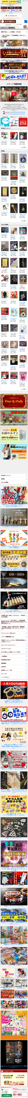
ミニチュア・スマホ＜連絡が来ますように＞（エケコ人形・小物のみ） (5, 362)
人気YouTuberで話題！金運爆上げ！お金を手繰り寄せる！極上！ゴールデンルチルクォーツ (14, 701)
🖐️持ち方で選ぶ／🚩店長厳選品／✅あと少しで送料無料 (13, 36)
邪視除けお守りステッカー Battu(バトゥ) (5, 333)
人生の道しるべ (21, 988)
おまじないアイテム (21, 1009)
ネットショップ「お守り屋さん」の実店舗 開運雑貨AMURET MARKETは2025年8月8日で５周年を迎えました (13, 622)
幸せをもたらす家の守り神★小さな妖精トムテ (14, 769)
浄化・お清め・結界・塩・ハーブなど (14, 589)
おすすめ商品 (4, 482)
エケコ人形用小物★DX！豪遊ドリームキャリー (23, 364)
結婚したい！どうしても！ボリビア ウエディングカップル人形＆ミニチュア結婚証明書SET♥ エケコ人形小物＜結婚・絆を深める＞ (14, 269)
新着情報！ (4, 663)
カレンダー (4, 673)
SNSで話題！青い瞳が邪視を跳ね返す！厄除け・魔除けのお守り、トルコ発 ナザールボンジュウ (14, 722)
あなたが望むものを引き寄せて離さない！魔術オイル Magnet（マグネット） (23, 252)
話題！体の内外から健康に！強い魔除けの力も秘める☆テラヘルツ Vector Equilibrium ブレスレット (5, 177)
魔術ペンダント (7, 988)
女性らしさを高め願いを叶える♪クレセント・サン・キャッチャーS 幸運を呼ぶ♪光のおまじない (23, 269)
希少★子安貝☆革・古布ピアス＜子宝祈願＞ (5, 234)
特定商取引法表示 (6, 659)
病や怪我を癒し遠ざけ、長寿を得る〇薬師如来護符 (5, 198)
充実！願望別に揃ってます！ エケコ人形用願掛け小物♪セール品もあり (14, 814)
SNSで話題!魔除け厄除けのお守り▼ (14, 71)
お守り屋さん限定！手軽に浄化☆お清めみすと (14, 318)
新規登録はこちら (13, 27)
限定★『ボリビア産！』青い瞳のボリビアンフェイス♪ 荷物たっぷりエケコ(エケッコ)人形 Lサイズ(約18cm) (5, 380)
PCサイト (25, 0)
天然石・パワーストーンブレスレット (14, 906)
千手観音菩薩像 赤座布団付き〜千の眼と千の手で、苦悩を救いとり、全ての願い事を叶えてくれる (14, 181)
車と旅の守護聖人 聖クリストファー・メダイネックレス (23, 302)
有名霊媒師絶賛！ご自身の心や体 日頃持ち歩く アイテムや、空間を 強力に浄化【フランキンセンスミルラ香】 (14, 869)
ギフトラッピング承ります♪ (8, 633)
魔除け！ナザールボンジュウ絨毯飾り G (14, 164)
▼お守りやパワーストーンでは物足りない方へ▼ (14, 60)
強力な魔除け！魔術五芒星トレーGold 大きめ (14, 195)
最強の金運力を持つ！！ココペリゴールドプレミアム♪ (5, 316)
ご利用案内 (4, 656)
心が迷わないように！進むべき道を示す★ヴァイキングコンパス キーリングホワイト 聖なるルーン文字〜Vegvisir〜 (14, 366)
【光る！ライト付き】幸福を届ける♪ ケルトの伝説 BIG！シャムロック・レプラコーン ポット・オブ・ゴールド (23, 319)
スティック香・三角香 (14, 965)
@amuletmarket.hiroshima (18, 112)
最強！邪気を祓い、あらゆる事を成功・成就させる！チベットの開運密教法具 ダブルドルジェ (14, 285)
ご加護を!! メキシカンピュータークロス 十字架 (23, 285)
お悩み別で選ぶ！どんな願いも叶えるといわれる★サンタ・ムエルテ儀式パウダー (14, 252)
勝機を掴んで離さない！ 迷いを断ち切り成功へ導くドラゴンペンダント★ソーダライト (23, 214)
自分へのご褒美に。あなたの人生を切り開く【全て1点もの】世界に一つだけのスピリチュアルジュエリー (14, 791)
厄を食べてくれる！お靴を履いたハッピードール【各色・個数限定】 (14, 546)
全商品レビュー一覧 (6, 670)
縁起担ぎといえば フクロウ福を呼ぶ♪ (14, 944)
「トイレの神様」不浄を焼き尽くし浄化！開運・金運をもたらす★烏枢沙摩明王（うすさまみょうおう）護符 (5, 269)
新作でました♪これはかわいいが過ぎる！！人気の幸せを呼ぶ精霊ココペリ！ (14, 505)
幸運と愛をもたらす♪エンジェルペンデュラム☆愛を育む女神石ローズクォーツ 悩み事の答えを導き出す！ (5, 252)
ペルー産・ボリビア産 (7, 1009)
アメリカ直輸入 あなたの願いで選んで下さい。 (14, 610)
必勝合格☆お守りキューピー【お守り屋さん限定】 (5, 283)
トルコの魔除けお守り (21, 998)
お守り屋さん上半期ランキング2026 (10, 652)
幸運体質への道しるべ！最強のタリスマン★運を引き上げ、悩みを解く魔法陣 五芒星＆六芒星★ (14, 569)
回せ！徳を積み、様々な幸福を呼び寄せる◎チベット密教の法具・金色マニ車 (14, 214)
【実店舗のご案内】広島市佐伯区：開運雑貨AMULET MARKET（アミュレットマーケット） (13, 628)
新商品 (3, 479)
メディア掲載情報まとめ (7, 636)
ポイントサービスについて (8, 645)
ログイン (3, 27)
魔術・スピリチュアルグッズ (14, 838)
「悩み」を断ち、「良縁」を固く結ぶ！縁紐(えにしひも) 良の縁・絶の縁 (14, 333)
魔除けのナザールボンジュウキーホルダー (23, 335)
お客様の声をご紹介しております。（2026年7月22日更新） (13, 616)
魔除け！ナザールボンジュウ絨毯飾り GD (5, 164)
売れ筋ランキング (6, 475)
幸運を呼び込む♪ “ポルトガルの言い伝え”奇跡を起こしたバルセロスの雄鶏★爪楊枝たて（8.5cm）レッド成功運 (5, 349)
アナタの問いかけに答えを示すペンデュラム (14, 526)
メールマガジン (5, 677)
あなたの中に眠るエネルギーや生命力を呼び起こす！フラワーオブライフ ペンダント (23, 198)
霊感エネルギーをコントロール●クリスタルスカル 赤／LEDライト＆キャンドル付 (14, 380)
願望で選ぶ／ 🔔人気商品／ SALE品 (10, 32)
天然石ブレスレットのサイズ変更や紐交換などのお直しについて (13, 640)
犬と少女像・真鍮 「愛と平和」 (5, 212)
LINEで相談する (7, 1095)
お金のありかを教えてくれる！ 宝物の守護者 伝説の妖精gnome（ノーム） (14, 746)
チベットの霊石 (7, 999)
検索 (25, 26)
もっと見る (23, 147)
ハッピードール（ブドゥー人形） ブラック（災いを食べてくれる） (5, 300)
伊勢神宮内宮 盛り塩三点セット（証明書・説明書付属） (14, 349)
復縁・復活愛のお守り (7, 977)
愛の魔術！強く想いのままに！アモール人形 (23, 383)
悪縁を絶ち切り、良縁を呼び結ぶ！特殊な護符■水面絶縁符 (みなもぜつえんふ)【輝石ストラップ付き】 (14, 141)
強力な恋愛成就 (21, 977)
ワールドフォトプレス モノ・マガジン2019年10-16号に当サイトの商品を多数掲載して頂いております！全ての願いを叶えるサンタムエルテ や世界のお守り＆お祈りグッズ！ (14, 1066)
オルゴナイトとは (6, 648)
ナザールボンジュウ (14, 72)
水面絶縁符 (21, 885)
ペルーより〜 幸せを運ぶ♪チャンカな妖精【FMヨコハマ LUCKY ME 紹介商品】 (14, 300)
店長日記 (3, 666)
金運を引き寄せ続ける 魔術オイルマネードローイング (5, 141)
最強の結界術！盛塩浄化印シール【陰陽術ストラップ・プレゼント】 (23, 141)
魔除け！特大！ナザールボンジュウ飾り (23, 164)
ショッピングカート (25, 21)
